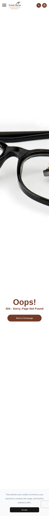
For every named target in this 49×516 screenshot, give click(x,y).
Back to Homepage (24, 318)
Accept (24, 510)
